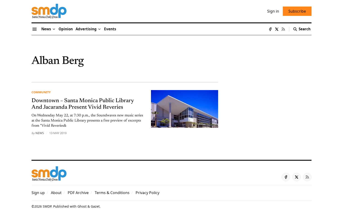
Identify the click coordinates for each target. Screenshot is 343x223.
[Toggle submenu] (54, 29)
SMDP (47, 206)
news (39, 133)
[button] (86, 29)
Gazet (95, 206)
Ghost (82, 206)
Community (41, 92)
